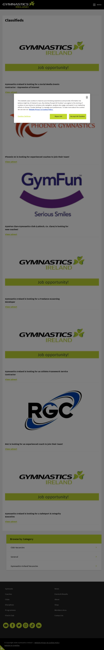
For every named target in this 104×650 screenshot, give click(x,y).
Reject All (58, 116)
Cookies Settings (24, 116)
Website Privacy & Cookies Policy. (41, 109)
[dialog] (52, 108)
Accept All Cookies (77, 116)
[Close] (87, 97)
